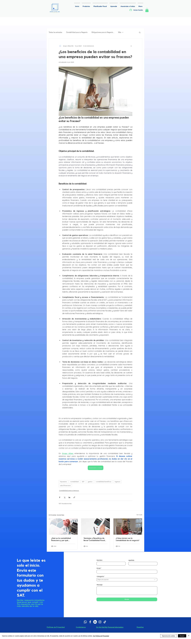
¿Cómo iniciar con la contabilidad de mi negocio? (127, 539)
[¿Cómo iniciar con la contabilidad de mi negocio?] (127, 526)
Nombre (99, 560)
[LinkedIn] (95, 622)
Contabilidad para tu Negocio (76, 32)
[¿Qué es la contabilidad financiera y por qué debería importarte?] (63, 526)
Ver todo (139, 515)
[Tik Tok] (105, 622)
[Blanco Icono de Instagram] (100, 622)
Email (99, 568)
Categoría (100, 576)
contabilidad (74, 482)
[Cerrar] (188, 635)
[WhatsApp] (85, 622)
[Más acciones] (131, 46)
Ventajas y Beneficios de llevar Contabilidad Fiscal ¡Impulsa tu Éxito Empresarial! (94, 539)
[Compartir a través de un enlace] (74, 497)
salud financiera (65, 485)
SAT (83, 482)
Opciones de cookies (168, 636)
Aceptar (182, 636)
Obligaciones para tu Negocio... (102, 32)
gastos (90, 482)
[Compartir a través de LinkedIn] (69, 497)
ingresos (117, 482)
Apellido (131, 560)
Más (119, 32)
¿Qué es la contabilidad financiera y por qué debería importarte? (61, 539)
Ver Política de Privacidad (101, 636)
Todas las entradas (55, 32)
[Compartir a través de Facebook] (60, 497)
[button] (147, 10)
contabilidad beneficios (103, 482)
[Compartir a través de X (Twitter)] (64, 497)
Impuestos (63, 482)
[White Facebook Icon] (90, 622)
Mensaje (99, 584)
